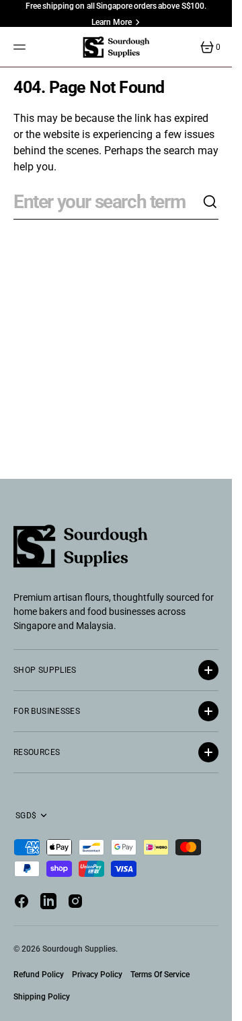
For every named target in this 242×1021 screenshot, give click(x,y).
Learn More (111, 22)
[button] (21, 47)
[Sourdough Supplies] (116, 47)
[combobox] (107, 202)
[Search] (210, 202)
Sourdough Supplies (79, 949)
